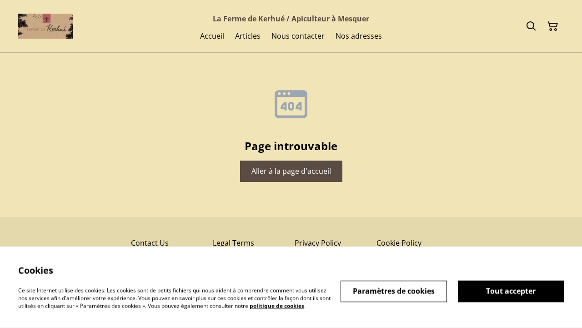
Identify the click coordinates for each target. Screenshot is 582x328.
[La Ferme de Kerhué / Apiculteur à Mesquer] (45, 26)
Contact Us (150, 243)
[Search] (531, 26)
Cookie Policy (398, 243)
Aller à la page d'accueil (291, 171)
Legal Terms (233, 243)
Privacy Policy (318, 243)
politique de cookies (277, 305)
